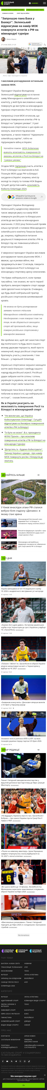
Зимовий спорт (8, 1010)
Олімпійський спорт (10, 1021)
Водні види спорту (10, 1025)
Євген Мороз (11, 39)
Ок (24, 1085)
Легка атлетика (31, 975)
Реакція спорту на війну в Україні (13, 10)
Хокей (27, 1025)
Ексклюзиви (7, 971)
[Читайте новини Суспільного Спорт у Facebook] (3, 1061)
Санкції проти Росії (10, 982)
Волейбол (29, 978)
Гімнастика (6, 1017)
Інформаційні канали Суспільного (34, 1046)
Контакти (5, 1036)
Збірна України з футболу (8, 1005)
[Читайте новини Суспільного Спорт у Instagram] (24, 1061)
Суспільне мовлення (10, 1040)
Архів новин (29, 1036)
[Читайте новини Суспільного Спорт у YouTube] (7, 1061)
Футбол (4, 975)
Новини (28, 963)
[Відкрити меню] (45, 3)
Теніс (26, 971)
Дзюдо (27, 1021)
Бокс (26, 1014)
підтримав (20, 166)
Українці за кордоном (11, 978)
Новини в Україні (7, 13)
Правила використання (31, 1041)
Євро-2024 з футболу (10, 1014)
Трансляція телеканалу (11, 967)
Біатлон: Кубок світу (10, 963)
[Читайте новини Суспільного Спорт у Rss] (11, 1061)
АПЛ (26, 982)
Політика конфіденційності (9, 1046)
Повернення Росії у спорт (35, 10)
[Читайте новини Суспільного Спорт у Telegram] (16, 1061)
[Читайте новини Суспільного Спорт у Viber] (20, 1061)
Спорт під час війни (23, 13)
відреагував (20, 94)
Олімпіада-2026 (8, 986)
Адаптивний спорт (9, 1001)
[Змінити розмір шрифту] (45, 45)
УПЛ (26, 967)
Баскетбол (29, 1010)
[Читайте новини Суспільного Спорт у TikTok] (29, 1061)
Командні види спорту (35, 1001)
